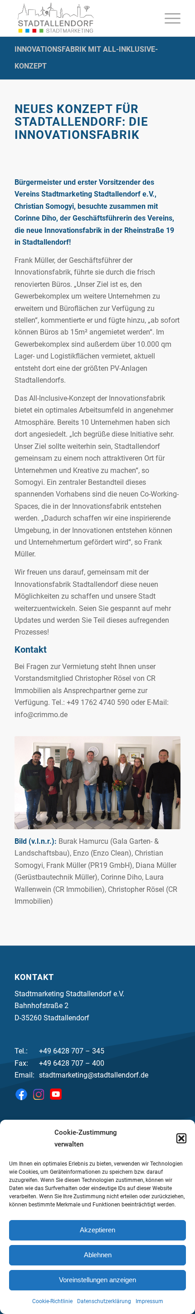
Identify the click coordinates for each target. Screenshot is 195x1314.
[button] (181, 1138)
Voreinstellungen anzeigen (97, 1280)
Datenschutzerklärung (104, 1301)
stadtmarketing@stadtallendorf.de (93, 1075)
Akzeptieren (97, 1230)
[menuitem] (168, 18)
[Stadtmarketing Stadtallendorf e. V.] (81, 18)
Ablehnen (98, 1255)
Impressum (149, 1301)
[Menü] (168, 18)
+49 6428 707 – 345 (71, 1051)
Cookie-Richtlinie (52, 1301)
